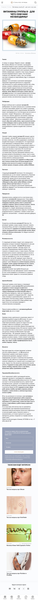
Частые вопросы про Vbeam (15, 489)
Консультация (19, 451)
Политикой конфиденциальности (14, 459)
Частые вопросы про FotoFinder (17, 517)
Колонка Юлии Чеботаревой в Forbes (18, 545)
